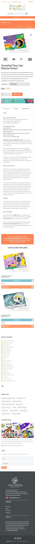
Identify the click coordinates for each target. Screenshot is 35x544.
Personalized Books (7, 365)
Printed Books (6, 373)
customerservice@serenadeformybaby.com (12, 223)
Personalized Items (7, 369)
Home (9, 26)
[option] (5, 59)
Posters (4, 371)
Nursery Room (5, 410)
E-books (14, 407)
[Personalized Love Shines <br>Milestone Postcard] (17, 262)
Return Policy (8, 506)
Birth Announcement (6, 401)
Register (4, 1)
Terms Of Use (8, 510)
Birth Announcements (7, 346)
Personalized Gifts (6, 414)
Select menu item (17, 17)
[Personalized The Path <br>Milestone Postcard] (17, 301)
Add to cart (17, 94)
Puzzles (4, 377)
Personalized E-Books (7, 367)
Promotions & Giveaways (8, 375)
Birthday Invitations (16, 401)
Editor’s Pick (5, 355)
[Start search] (26, 14)
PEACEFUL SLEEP (6, 363)
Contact (7, 508)
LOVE (4, 358)
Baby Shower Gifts (21, 398)
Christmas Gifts (19, 404)
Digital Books (6, 352)
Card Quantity (4, 84)
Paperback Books (14, 410)
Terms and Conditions (21, 541)
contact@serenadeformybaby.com (12, 530)
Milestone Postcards (22, 407)
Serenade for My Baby (9, 541)
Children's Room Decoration (8, 404)
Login (9, 1)
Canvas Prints (6, 349)
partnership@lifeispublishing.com (12, 238)
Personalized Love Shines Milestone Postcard (6, 276)
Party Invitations (6, 361)
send (4, 467)
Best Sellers (5, 345)
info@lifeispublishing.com (14, 497)
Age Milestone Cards (20, 26)
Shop (13, 26)
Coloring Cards (6, 351)
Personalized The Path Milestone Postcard (6, 315)
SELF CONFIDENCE (6, 379)
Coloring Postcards (6, 407)
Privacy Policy (8, 512)
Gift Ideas (5, 357)
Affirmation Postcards (8, 340)
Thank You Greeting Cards (8, 381)
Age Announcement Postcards (8, 398)
